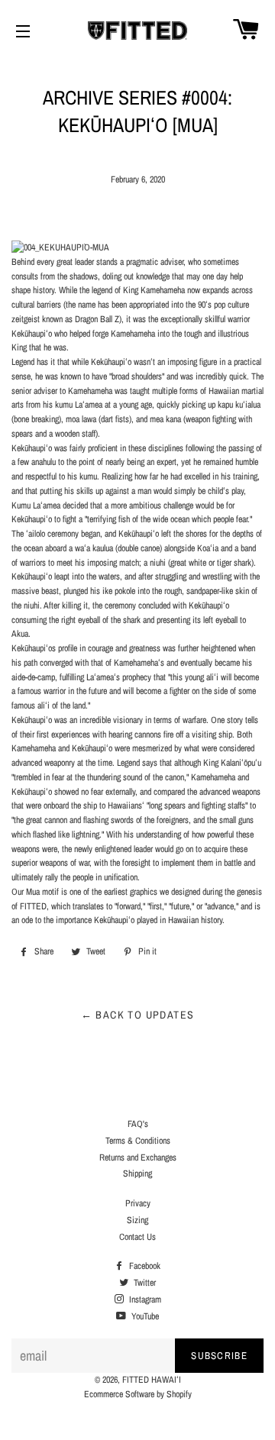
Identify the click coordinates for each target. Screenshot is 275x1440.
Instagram (144, 1299)
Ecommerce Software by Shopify (138, 1394)
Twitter (143, 1283)
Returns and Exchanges (137, 1157)
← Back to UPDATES (138, 1015)
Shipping (137, 1173)
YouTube (144, 1316)
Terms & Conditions (137, 1141)
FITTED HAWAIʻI (151, 1380)
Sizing (137, 1220)
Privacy (137, 1203)
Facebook (143, 1266)
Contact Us (137, 1237)
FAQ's (138, 1124)
